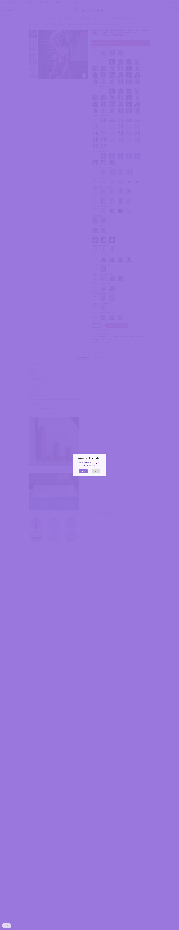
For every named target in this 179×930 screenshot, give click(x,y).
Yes (83, 471)
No (96, 471)
